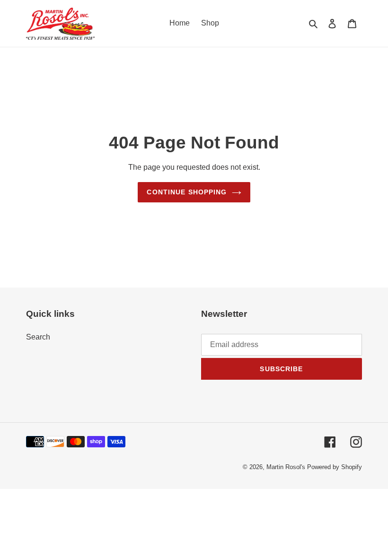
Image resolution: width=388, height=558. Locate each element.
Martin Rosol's (286, 467)
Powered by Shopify (334, 467)
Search (38, 337)
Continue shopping (187, 192)
